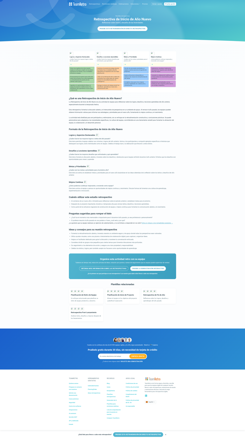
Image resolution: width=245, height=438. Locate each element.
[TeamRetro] (77, 4)
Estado (71, 424)
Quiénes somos (73, 383)
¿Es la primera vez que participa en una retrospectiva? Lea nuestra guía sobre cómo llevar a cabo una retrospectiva (122, 273)
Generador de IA (112, 400)
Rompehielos (111, 390)
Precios (145, 4)
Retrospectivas (94, 4)
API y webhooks (73, 420)
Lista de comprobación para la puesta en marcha (114, 412)
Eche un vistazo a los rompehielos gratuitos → (157, 223)
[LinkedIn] (146, 395)
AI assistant (72, 413)
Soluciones (135, 4)
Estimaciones (124, 4)
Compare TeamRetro (113, 418)
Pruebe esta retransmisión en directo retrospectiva (122, 29)
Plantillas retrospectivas (122, 16)
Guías (108, 387)
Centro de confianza (75, 406)
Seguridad (72, 402)
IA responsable (130, 406)
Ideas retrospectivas (94, 393)
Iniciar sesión (157, 4)
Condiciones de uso (132, 383)
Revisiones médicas (109, 4)
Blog (108, 383)
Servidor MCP (73, 417)
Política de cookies (131, 390)
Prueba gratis (170, 4)
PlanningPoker (92, 389)
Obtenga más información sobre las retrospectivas (103, 268)
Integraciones (73, 410)
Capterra (155, 345)
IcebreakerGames (93, 385)
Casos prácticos (74, 399)
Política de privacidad (132, 387)
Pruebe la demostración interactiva (148, 268)
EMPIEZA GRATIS (137, 356)
